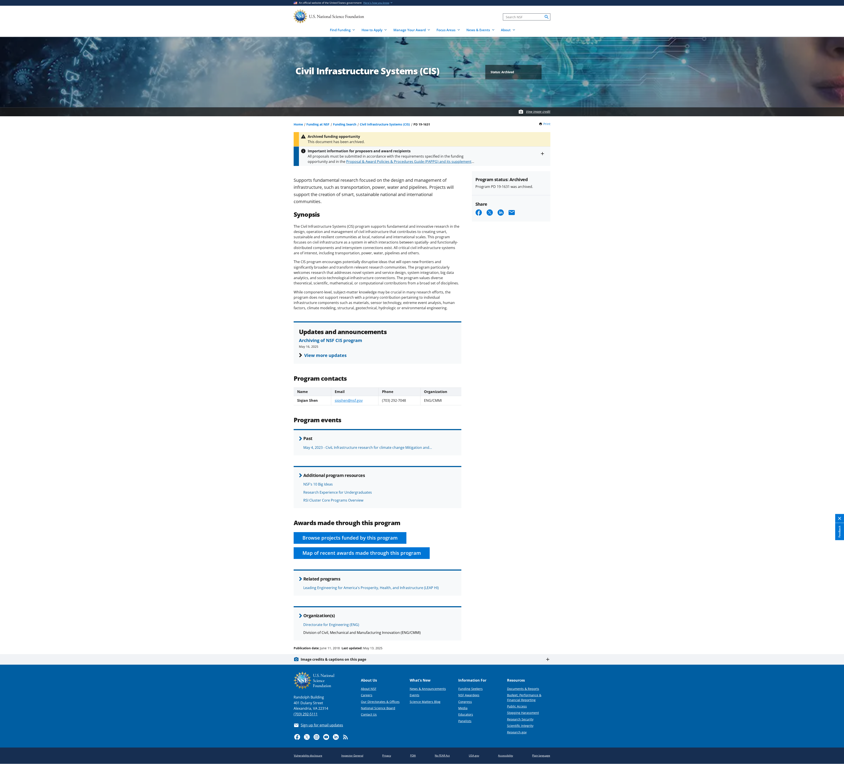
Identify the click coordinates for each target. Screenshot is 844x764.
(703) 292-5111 (306, 714)
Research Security (520, 719)
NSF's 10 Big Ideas (318, 484)
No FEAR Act (442, 755)
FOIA (413, 755)
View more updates (325, 355)
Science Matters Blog (425, 702)
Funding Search (344, 124)
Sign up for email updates (322, 725)
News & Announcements (428, 689)
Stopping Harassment (523, 713)
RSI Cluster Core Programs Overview (333, 500)
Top (834, 631)
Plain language (541, 755)
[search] (546, 17)
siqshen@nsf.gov (349, 400)
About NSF (368, 689)
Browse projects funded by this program (350, 537)
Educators (465, 714)
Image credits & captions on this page (333, 659)
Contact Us (369, 714)
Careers (366, 695)
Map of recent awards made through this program (361, 552)
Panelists (464, 721)
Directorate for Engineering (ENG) (331, 624)
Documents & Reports (523, 689)
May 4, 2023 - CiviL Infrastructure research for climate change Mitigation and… (367, 447)
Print (546, 124)
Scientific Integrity (520, 726)
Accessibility (505, 755)
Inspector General (352, 755)
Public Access (517, 706)
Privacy (386, 755)
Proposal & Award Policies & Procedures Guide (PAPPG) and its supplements (409, 161)
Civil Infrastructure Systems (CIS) (385, 124)
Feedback (839, 532)
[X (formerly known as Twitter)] (306, 736)
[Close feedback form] (839, 518)
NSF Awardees (468, 695)
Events (414, 695)
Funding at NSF (317, 124)
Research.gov (517, 732)
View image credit (538, 111)
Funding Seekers (470, 689)
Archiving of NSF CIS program (330, 340)
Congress (465, 702)
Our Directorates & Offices (380, 702)
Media (462, 708)
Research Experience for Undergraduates (337, 492)
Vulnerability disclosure (308, 755)
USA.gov (474, 755)
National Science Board (378, 708)
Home (298, 124)
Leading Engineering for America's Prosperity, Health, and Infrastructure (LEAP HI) (371, 587)
